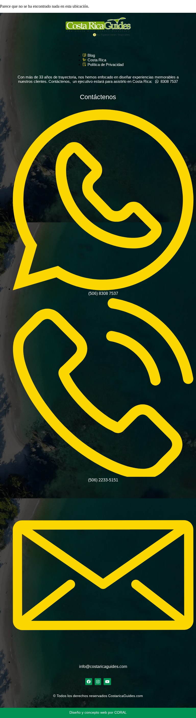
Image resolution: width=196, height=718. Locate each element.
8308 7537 (168, 81)
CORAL (120, 712)
